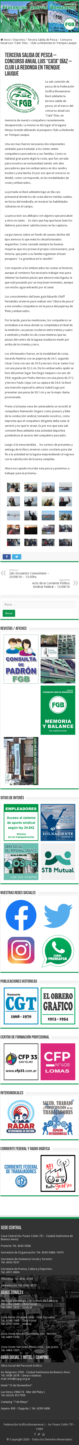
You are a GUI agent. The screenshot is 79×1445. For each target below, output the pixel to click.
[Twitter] (39, 1434)
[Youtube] (43, 1434)
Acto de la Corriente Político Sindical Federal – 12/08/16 (51, 583)
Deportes (19, 39)
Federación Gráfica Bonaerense (23, 1424)
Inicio (7, 39)
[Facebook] (35, 1434)
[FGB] (39, 17)
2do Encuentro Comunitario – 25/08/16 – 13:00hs (29, 574)
